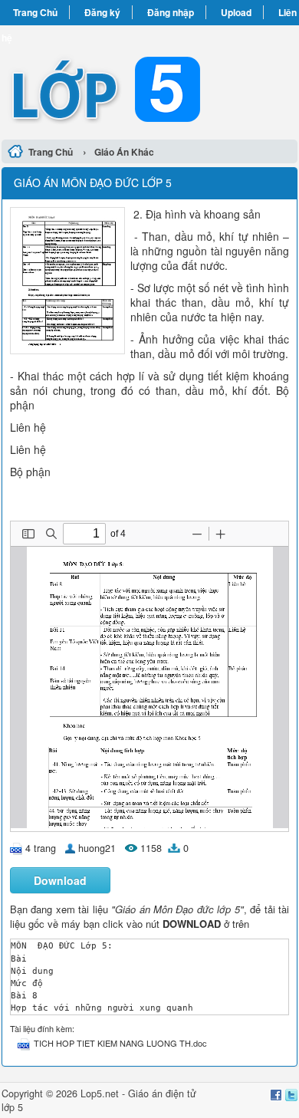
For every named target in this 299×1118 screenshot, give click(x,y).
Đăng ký (102, 12)
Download (60, 880)
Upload (236, 12)
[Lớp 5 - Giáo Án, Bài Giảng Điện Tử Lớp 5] (149, 80)
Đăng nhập (170, 12)
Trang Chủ (35, 12)
